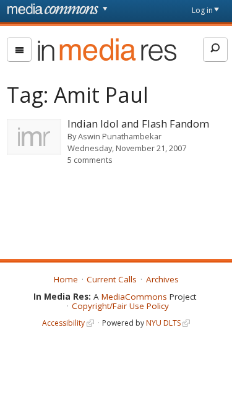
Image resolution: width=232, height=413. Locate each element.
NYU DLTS (163, 323)
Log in (202, 10)
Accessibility (63, 323)
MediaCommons (134, 296)
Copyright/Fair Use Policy (120, 305)
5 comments (90, 159)
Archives (162, 279)
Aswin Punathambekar (119, 136)
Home (66, 279)
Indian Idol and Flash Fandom (138, 123)
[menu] (19, 49)
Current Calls (112, 279)
